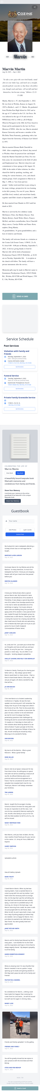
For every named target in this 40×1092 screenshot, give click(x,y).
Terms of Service (25, 1083)
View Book (9, 473)
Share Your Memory (12, 501)
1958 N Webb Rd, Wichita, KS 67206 (19, 385)
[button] (20, 1025)
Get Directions (19, 367)
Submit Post (20, 534)
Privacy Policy (14, 1083)
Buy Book (20, 473)
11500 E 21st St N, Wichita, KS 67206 (19, 363)
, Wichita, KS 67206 (14, 405)
